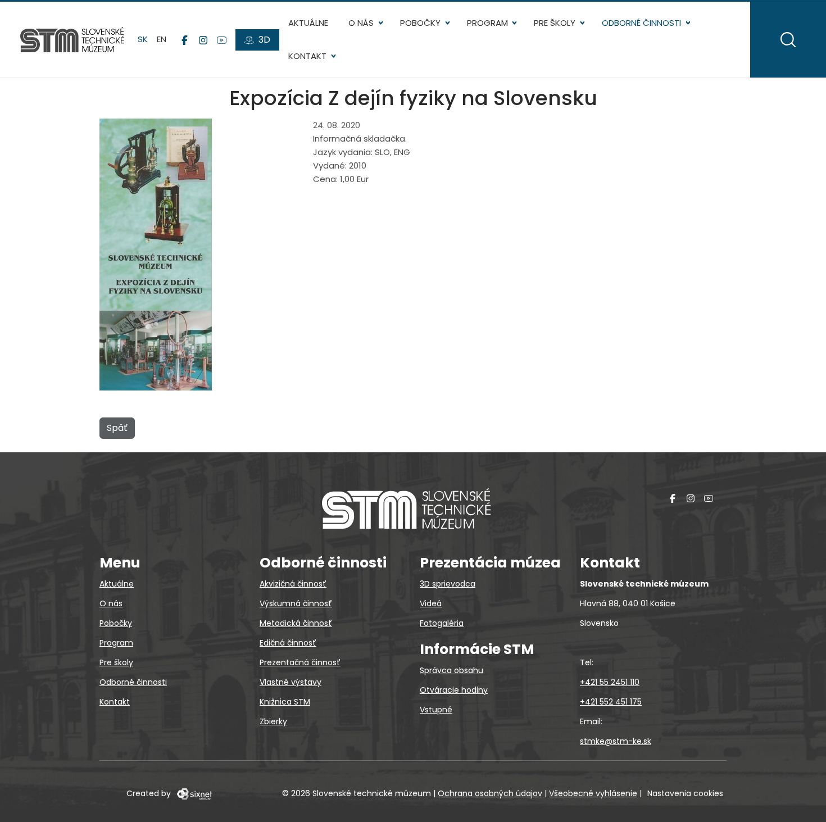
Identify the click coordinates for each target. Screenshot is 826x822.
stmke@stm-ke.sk (615, 741)
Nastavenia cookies (685, 793)
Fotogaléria (442, 623)
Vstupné (436, 709)
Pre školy (554, 23)
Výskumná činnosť (296, 603)
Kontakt (307, 56)
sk (143, 39)
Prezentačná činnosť (300, 662)
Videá (431, 603)
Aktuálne (308, 23)
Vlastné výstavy (290, 682)
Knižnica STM (285, 701)
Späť (117, 427)
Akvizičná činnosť (293, 583)
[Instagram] (203, 40)
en (161, 39)
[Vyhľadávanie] (788, 40)
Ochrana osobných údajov (490, 793)
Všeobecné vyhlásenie (593, 793)
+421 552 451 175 (611, 701)
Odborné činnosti (641, 23)
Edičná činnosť (288, 642)
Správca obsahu (451, 670)
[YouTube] (221, 40)
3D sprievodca (447, 583)
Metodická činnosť (296, 623)
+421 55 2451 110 (609, 682)
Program (487, 23)
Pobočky (420, 23)
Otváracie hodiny (454, 690)
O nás (361, 23)
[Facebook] (184, 40)
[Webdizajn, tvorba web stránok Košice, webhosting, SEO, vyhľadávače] (193, 793)
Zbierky (273, 721)
